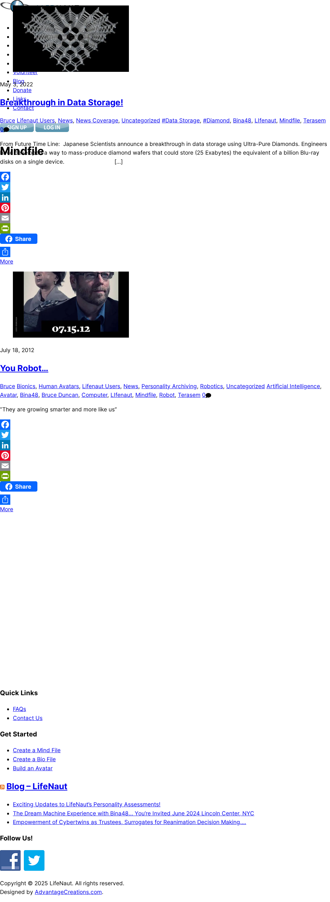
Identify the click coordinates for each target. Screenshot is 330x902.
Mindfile (289, 120)
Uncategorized (140, 120)
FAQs (19, 708)
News (65, 120)
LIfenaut (265, 120)
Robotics (211, 386)
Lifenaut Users (36, 120)
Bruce (7, 120)
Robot (167, 394)
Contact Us (28, 718)
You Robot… (24, 368)
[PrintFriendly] (165, 228)
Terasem (314, 120)
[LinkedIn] (165, 197)
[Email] (165, 218)
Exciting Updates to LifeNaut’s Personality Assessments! (86, 804)
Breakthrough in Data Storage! (61, 102)
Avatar (8, 394)
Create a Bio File (34, 759)
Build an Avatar (33, 768)
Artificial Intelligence (293, 386)
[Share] (165, 252)
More (6, 261)
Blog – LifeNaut (36, 786)
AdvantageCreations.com (68, 891)
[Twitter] (165, 187)
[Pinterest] (165, 208)
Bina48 (242, 120)
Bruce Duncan (60, 394)
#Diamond (216, 120)
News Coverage (97, 120)
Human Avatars (59, 386)
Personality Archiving (169, 386)
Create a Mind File (37, 750)
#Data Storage (181, 120)
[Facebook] (165, 177)
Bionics (26, 386)
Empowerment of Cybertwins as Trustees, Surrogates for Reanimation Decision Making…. (129, 822)
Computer (94, 394)
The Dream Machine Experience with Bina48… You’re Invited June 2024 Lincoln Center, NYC (133, 813)
